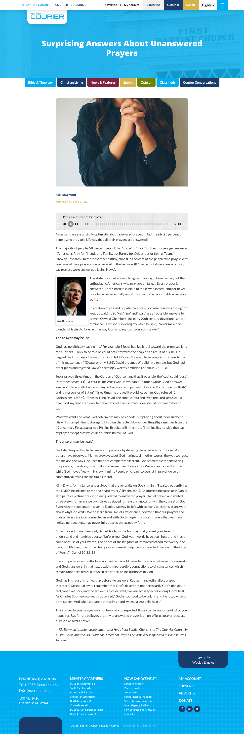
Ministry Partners (86, 679)
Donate (185, 700)
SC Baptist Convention (82, 683)
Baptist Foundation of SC (83, 713)
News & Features (103, 82)
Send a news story (134, 683)
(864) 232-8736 (44, 679)
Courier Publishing (71, 5)
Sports (128, 82)
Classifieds (167, 82)
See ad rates (131, 692)
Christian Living (71, 82)
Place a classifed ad (134, 688)
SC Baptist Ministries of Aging (86, 709)
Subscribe (187, 686)
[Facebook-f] (182, 709)
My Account (190, 679)
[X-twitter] (197, 709)
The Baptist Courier (35, 5)
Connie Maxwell (79, 705)
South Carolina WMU (81, 688)
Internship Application (136, 705)
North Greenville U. (80, 700)
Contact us (130, 713)
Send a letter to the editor (138, 696)
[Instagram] (189, 709)
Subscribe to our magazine (138, 700)
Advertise (187, 693)
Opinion (146, 82)
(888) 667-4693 (49, 685)
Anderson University (81, 692)
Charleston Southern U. (82, 696)
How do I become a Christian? (140, 709)
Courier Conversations (199, 82)
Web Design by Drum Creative (139, 725)
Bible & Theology (40, 82)
